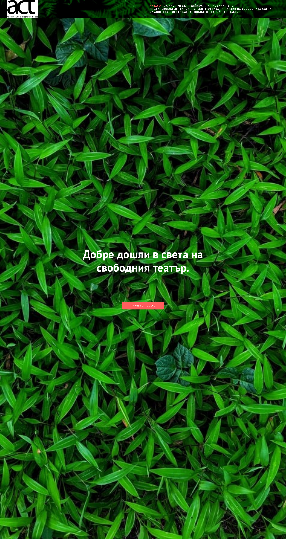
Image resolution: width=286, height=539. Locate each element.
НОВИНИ (219, 5)
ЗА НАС (169, 5)
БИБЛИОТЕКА (159, 12)
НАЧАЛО (155, 5)
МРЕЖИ (183, 5)
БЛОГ (231, 5)
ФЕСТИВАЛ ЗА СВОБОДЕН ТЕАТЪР (196, 12)
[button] (143, 305)
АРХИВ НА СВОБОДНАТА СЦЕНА (249, 8)
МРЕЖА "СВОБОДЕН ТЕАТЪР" (170, 8)
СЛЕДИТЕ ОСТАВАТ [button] (207, 8)
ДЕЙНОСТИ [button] (199, 5)
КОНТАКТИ (231, 12)
